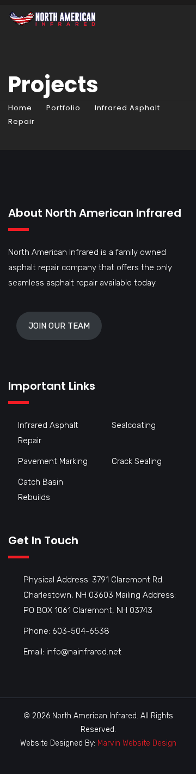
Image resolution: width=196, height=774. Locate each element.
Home (20, 108)
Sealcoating (134, 425)
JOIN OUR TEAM (59, 326)
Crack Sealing (137, 461)
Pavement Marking (53, 461)
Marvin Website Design (136, 743)
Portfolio (63, 108)
